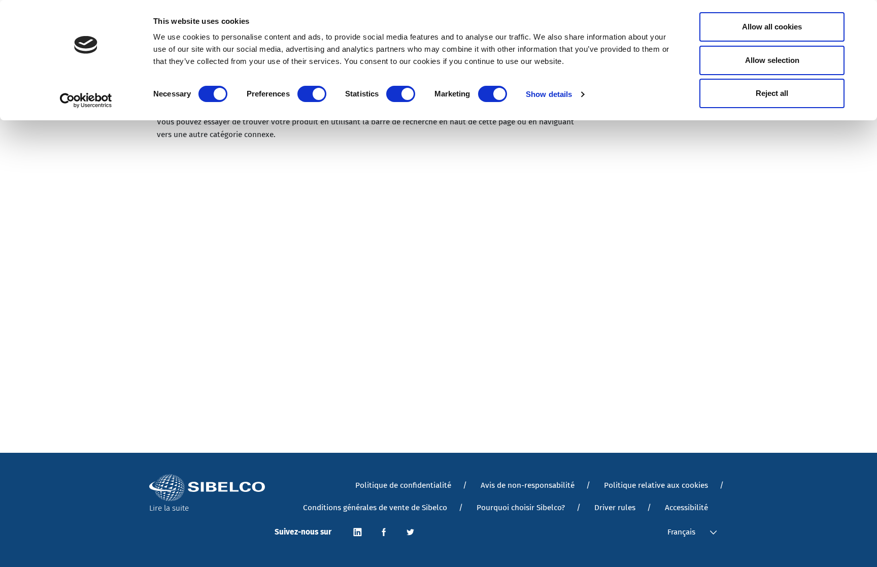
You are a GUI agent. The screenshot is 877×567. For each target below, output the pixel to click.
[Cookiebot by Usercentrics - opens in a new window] (86, 100)
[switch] (311, 94)
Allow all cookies (772, 26)
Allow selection (772, 60)
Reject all (772, 93)
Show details (549, 94)
